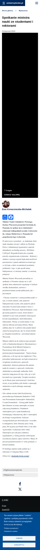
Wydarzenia (23, 11)
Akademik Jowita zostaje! (20, 456)
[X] (20, 489)
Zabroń (19, 538)
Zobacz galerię (12, 195)
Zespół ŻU (6, 509)
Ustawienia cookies (10, 531)
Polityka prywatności (11, 528)
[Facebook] (20, 484)
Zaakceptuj (19, 545)
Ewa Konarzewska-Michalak (16, 209)
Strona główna (7, 11)
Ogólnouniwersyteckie (13, 470)
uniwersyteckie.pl (14, 3)
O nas (4, 505)
